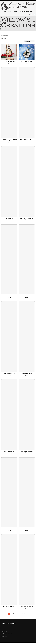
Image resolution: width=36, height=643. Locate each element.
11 (22, 613)
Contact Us (4, 634)
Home (2, 35)
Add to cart (9, 59)
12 (24, 613)
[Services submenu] (18, 11)
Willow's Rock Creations (8, 623)
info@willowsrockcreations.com (7, 633)
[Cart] (35, 14)
